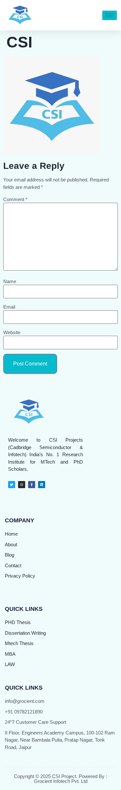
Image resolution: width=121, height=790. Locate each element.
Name (9, 281)
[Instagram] (21, 484)
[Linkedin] (41, 484)
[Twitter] (11, 484)
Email (9, 306)
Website (11, 332)
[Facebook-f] (31, 484)
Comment (15, 199)
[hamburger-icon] (109, 15)
